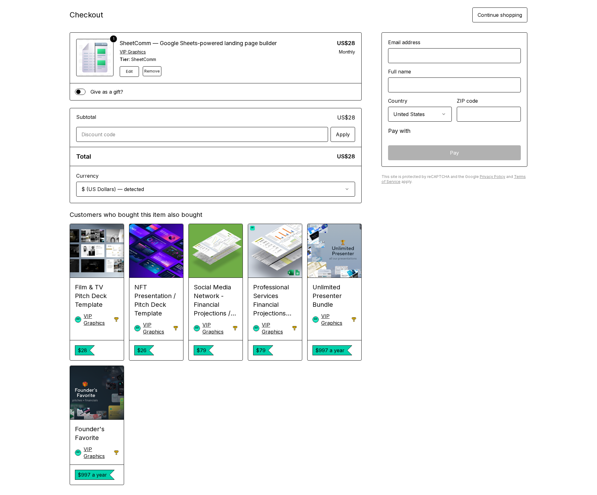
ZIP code (467, 101)
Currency (87, 176)
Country (397, 101)
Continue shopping (500, 15)
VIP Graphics (133, 51)
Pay (454, 153)
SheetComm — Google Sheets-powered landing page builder (198, 43)
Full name (399, 71)
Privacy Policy (492, 176)
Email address (404, 42)
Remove (152, 71)
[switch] (80, 92)
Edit (129, 71)
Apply (343, 134)
